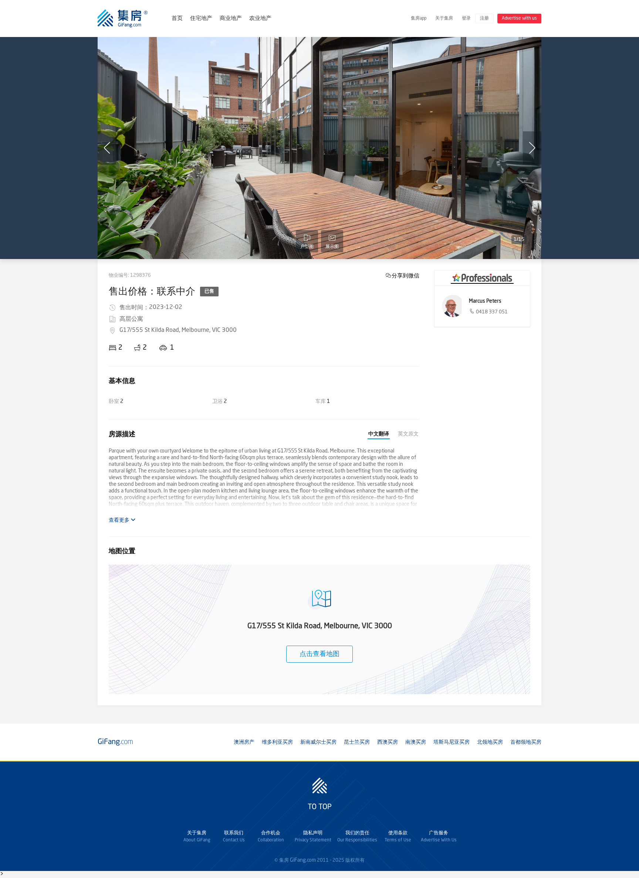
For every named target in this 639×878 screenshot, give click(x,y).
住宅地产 (201, 18)
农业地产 (260, 18)
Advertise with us (519, 18)
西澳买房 (387, 742)
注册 (484, 18)
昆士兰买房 (357, 742)
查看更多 (120, 520)
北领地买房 (490, 742)
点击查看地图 (319, 654)
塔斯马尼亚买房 (451, 742)
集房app (418, 18)
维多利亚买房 (277, 742)
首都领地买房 (525, 742)
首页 (177, 18)
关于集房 (444, 18)
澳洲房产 (244, 742)
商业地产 (231, 18)
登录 (466, 18)
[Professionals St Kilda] (482, 278)
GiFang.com (303, 860)
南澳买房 (415, 742)
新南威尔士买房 (318, 742)
